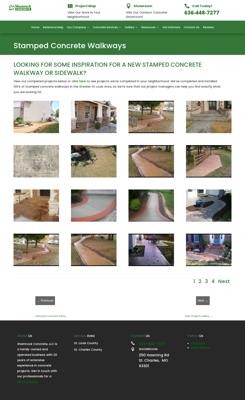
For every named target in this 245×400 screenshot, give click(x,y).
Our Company (76, 27)
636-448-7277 (201, 12)
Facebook (198, 343)
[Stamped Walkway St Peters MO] (36, 133)
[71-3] (93, 266)
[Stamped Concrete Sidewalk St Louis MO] (151, 133)
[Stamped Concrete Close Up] (36, 177)
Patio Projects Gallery (198, 316)
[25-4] (209, 177)
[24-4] (151, 177)
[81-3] (151, 266)
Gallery (129, 27)
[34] (36, 222)
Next (224, 281)
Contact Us (191, 27)
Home (35, 27)
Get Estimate (171, 27)
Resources (148, 27)
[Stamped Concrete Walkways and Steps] (209, 133)
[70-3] (36, 266)
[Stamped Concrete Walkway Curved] (93, 177)
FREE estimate (27, 382)
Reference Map (53, 27)
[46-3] (151, 222)
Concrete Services (105, 27)
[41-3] (93, 222)
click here (79, 81)
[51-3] (209, 222)
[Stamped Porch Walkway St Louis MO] (93, 133)
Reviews (208, 27)
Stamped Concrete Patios (49, 316)
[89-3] (209, 266)
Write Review (200, 348)
